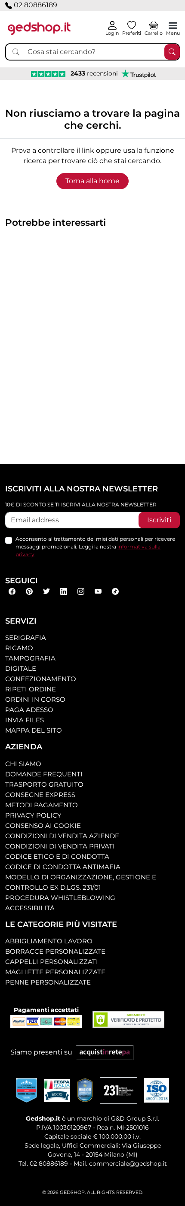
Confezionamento (40, 679)
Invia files (24, 720)
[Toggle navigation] (173, 25)
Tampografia (30, 658)
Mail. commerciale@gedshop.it (120, 1163)
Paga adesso (29, 710)
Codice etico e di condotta (57, 856)
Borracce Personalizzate (55, 951)
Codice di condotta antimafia (62, 867)
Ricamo (19, 648)
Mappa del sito (33, 730)
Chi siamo (23, 764)
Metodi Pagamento (41, 805)
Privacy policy (33, 815)
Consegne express (40, 795)
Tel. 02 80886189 (43, 1163)
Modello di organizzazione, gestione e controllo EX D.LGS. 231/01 (80, 882)
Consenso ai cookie (43, 825)
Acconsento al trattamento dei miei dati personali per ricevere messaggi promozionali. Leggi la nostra (95, 547)
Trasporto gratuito (44, 784)
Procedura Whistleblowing (60, 898)
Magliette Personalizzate (55, 972)
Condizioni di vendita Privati (60, 846)
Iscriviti (159, 520)
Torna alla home (92, 181)
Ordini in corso (35, 699)
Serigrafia (25, 637)
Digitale (20, 668)
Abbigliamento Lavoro (48, 941)
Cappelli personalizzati (51, 962)
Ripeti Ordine (30, 689)
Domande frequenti (44, 774)
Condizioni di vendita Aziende (62, 836)
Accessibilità (30, 908)
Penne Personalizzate (48, 982)
